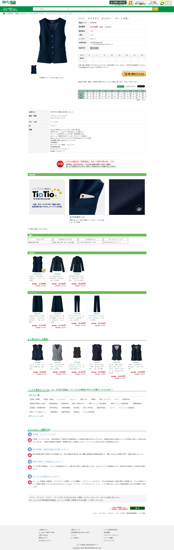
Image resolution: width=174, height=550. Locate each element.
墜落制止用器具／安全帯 (37, 403)
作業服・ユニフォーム (21, 13)
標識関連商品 (137, 403)
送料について (75, 530)
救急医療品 (54, 412)
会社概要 (107, 532)
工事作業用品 (53, 408)
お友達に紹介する (131, 86)
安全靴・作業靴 (35, 399)
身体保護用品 (53, 403)
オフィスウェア (34, 13)
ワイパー (112, 408)
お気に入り (121, 86)
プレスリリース (109, 540)
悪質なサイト (43, 538)
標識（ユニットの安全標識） (98, 403)
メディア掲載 (108, 538)
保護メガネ (83, 399)
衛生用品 (76, 408)
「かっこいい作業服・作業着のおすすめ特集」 (72, 500)
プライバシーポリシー (111, 535)
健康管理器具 (65, 412)
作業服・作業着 (48, 399)
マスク (116, 399)
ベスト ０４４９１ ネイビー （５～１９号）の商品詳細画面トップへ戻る (119, 513)
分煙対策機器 (65, 408)
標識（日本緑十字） (78, 403)
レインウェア (61, 399)
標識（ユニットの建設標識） (120, 403)
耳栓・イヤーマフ (105, 399)
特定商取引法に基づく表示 (80, 532)
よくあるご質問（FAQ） (47, 532)
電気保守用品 (101, 408)
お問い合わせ (43, 535)
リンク (73, 535)
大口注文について (45, 540)
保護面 (93, 399)
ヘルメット (73, 399)
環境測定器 (64, 403)
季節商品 (76, 412)
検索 (155, 9)
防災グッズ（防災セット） (38, 412)
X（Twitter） (75, 538)
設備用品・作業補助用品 (37, 408)
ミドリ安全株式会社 (110, 530)
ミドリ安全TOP (9, 13)
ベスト (42, 13)
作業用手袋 (125, 399)
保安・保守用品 (88, 408)
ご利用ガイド (43, 530)
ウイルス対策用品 (88, 412)
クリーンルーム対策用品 (126, 408)
